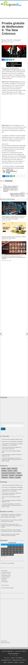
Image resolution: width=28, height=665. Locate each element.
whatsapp (14, 60)
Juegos (11, 42)
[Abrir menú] (2, 4)
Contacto (22, 662)
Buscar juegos (4, 570)
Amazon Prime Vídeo (5, 642)
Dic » (5, 556)
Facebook (10, 662)
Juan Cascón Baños (8, 39)
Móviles (19, 473)
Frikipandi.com (10, 651)
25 (18, 552)
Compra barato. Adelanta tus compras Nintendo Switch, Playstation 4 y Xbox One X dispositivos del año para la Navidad (10, 188)
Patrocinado (4, 475)
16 (12, 550)
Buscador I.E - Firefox (5, 573)
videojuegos (9, 180)
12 (21, 548)
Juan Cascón (18, 651)
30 (12, 554)
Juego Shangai (4, 581)
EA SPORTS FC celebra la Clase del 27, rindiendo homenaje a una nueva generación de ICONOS (14, 257)
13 (2, 550)
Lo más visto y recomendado (8, 473)
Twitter (5, 662)
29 (9, 554)
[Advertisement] (14, 110)
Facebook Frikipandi (5, 577)
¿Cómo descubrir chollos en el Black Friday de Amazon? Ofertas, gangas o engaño (17, 194)
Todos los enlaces (5, 585)
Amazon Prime (4, 641)
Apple (8, 468)
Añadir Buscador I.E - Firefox (18, 660)
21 (5, 552)
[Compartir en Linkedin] (10, 60)
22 (9, 552)
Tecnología (17, 477)
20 (2, 552)
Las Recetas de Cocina (6, 572)
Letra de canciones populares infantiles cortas (12, 439)
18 (18, 550)
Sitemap (16, 662)
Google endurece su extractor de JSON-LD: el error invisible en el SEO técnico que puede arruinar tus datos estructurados (13, 218)
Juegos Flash (4, 578)
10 (15, 548)
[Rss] (10, 655)
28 (5, 554)
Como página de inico (6, 575)
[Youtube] (16, 655)
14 (5, 550)
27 (2, 554)
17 (15, 550)
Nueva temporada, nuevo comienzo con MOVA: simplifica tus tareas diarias (14, 237)
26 (21, 552)
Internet (10, 470)
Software (11, 477)
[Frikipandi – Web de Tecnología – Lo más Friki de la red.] (14, 3)
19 (21, 550)
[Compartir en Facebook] (3, 60)
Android (3, 468)
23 (12, 552)
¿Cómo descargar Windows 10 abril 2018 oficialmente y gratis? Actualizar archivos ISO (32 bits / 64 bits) (12, 460)
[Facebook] (12, 655)
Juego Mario (4, 580)
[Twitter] (14, 655)
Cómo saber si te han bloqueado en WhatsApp (12, 441)
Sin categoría (19, 475)
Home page (6, 657)
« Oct (2, 556)
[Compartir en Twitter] (6, 60)
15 (9, 550)
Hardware (4, 470)
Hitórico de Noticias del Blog (7, 587)
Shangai (20, 657)
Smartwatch (4, 477)
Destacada (6, 42)
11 (18, 548)
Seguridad (11, 475)
